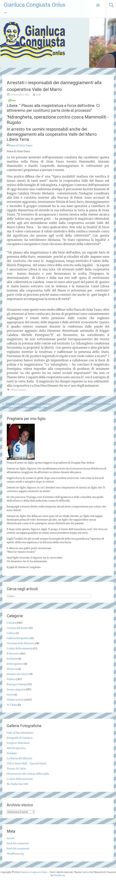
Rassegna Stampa (17, 684)
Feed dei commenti (18, 848)
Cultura (11, 633)
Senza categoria (16, 689)
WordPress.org (15, 853)
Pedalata (11, 753)
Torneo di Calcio (16, 768)
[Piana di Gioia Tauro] (19, 145)
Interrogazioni (15, 663)
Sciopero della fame (18, 742)
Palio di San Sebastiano (20, 732)
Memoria (12, 668)
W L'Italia (12, 704)
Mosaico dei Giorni (18, 674)
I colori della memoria (19, 648)
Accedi (10, 838)
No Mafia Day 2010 (17, 783)
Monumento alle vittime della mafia (28, 773)
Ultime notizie (18, 389)
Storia (10, 694)
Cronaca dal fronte (17, 627)
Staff (38, 94)
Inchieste (12, 658)
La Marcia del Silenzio (19, 758)
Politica (11, 679)
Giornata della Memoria (20, 643)
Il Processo (13, 653)
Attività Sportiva (16, 748)
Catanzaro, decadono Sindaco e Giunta (90, 403)
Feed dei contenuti (18, 843)
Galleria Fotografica (18, 638)
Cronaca (11, 622)
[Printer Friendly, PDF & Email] (12, 101)
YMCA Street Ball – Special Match (26, 763)
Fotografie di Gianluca (19, 737)
